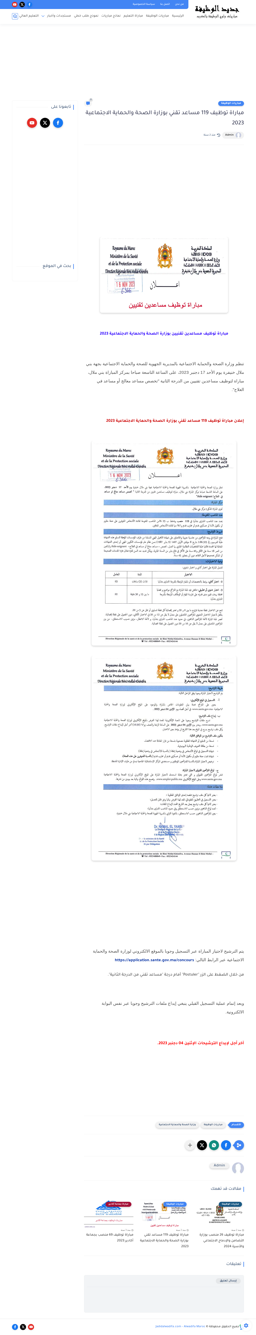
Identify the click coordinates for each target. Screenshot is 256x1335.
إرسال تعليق (228, 1280)
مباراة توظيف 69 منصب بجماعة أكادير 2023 (109, 1238)
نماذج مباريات (111, 16)
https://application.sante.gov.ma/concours (154, 960)
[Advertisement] (128, 64)
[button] (226, 1145)
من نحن (179, 4)
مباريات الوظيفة (157, 16)
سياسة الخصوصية (144, 4)
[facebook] (29, 4)
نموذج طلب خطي (86, 16)
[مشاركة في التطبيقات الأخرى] (190, 1145)
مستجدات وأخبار (59, 16)
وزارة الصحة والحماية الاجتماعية (177, 1125)
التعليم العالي (29, 16)
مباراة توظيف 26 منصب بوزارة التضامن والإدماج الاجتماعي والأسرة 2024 (221, 1240)
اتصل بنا (165, 4)
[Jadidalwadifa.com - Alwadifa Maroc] (217, 11)
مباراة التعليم (133, 16)
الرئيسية (178, 16)
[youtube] (14, 4)
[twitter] (22, 4)
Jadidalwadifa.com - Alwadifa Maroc (180, 1326)
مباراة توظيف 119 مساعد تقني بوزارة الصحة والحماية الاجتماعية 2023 (164, 1240)
